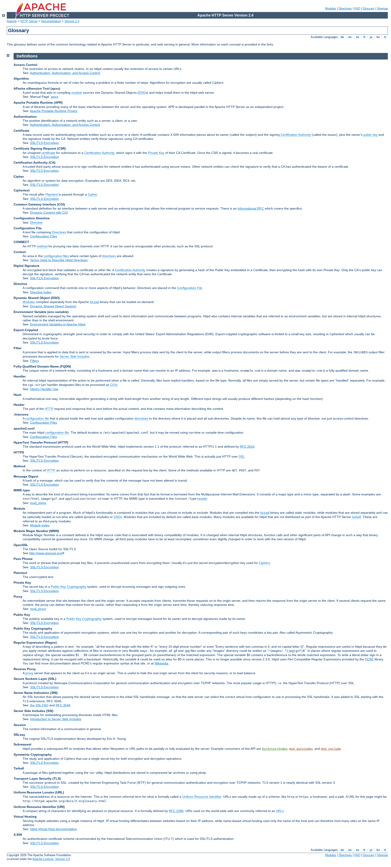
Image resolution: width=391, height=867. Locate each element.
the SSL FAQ (39, 705)
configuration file (37, 418)
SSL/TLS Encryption (44, 143)
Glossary (368, 8)
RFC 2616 (247, 446)
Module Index (40, 525)
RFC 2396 (176, 811)
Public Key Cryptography (68, 586)
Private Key (156, 153)
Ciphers (264, 563)
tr (385, 37)
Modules (330, 8)
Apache (12, 21)
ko (378, 37)
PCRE (369, 659)
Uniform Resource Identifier (201, 796)
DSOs (118, 517)
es (357, 37)
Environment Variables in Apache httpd (57, 324)
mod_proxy (38, 609)
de (342, 37)
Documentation (51, 21)
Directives (345, 8)
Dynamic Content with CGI (49, 212)
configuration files (56, 256)
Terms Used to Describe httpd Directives (59, 260)
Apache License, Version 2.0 (51, 859)
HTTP (49, 409)
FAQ (357, 8)
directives (109, 256)
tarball (356, 517)
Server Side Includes (74, 356)
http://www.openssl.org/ (45, 553)
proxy (29, 673)
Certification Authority (296, 134)
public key (370, 134)
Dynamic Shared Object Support (53, 306)
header (202, 498)
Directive (36, 222)
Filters (34, 361)
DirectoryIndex (274, 749)
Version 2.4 (71, 21)
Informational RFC (251, 208)
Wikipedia (161, 663)
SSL (242, 456)
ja (371, 37)
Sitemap (382, 8)
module (76, 92)
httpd (94, 302)
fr (364, 37)
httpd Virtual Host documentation (53, 829)
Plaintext (51, 194)
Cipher (92, 194)
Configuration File (189, 288)
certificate (48, 153)
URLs (280, 811)
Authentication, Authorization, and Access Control (65, 73)
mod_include (331, 749)
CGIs (113, 385)
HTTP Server (29, 21)
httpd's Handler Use (44, 389)
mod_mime (38, 503)
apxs (54, 97)
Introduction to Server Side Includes (55, 719)
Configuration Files (43, 236)
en (350, 37)
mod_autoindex (301, 749)
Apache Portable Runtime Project (53, 111)
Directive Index (40, 292)
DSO (142, 92)
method (42, 246)
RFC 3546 (63, 705)
